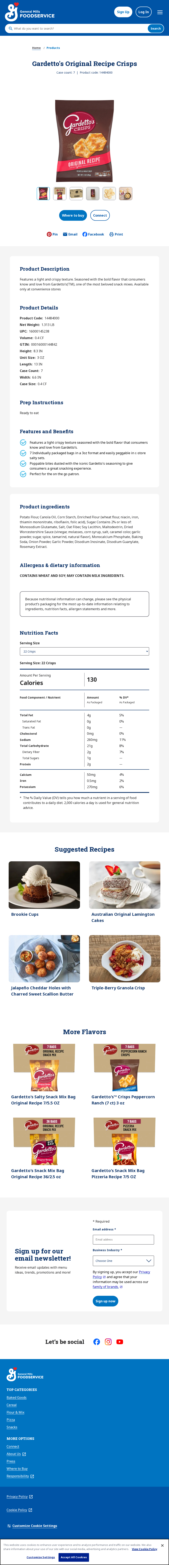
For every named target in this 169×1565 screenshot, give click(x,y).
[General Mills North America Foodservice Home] (29, 11)
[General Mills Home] (25, 1375)
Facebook (96, 234)
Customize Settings (41, 1557)
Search (156, 28)
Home (36, 48)
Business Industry (107, 1250)
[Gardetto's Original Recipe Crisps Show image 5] (109, 193)
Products (53, 48)
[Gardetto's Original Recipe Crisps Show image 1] (43, 193)
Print (119, 234)
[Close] (162, 1545)
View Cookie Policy (144, 1549)
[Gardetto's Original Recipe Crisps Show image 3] (76, 193)
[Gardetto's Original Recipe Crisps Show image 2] (59, 193)
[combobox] (79, 28)
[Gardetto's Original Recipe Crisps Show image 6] (125, 193)
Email (72, 235)
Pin (55, 234)
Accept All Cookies (74, 1557)
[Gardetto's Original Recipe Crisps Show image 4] (92, 193)
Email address (104, 1229)
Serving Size (30, 643)
